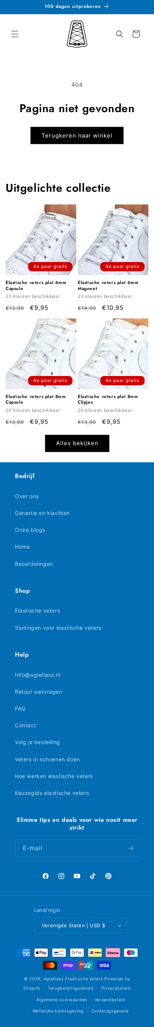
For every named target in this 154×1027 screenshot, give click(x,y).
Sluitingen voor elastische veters (58, 627)
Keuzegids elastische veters (52, 793)
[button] (15, 34)
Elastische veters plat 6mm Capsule (36, 286)
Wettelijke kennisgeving (58, 1011)
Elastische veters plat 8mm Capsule (36, 399)
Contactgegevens (110, 1011)
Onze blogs (30, 530)
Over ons (27, 496)
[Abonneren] (130, 848)
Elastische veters (37, 610)
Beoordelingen (34, 564)
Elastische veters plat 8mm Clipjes (108, 399)
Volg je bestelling (37, 742)
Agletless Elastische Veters (73, 978)
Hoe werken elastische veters (54, 776)
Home (22, 546)
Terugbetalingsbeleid (71, 988)
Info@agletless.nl (37, 675)
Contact (25, 725)
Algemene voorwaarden (61, 999)
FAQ (20, 708)
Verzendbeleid (110, 999)
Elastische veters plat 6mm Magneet (108, 286)
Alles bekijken (77, 443)
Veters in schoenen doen (47, 759)
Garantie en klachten (42, 513)
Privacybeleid (116, 988)
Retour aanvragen (38, 691)
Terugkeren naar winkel (77, 135)
